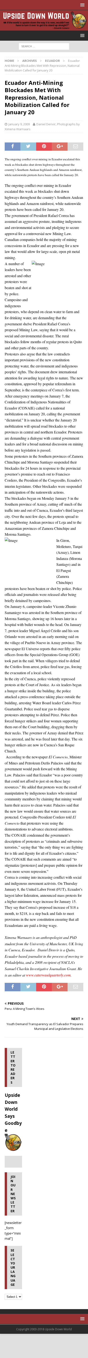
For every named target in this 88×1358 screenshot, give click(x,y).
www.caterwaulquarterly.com (48, 975)
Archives (29, 61)
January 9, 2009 (19, 124)
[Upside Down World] (44, 27)
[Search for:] (44, 46)
